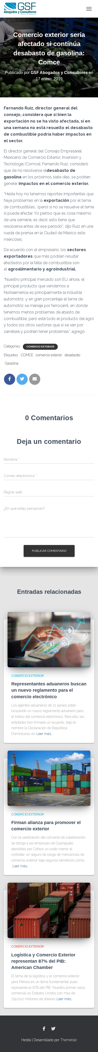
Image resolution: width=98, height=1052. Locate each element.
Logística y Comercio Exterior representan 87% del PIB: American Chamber (43, 961)
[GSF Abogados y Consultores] (22, 9)
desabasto (72, 355)
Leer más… (44, 734)
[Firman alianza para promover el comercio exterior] (49, 778)
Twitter (53, 1029)
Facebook (44, 1029)
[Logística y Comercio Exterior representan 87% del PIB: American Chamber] (49, 910)
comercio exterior (49, 355)
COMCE (27, 355)
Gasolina (11, 363)
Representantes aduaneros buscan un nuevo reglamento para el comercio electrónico (48, 690)
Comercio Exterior (40, 346)
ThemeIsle (68, 1040)
